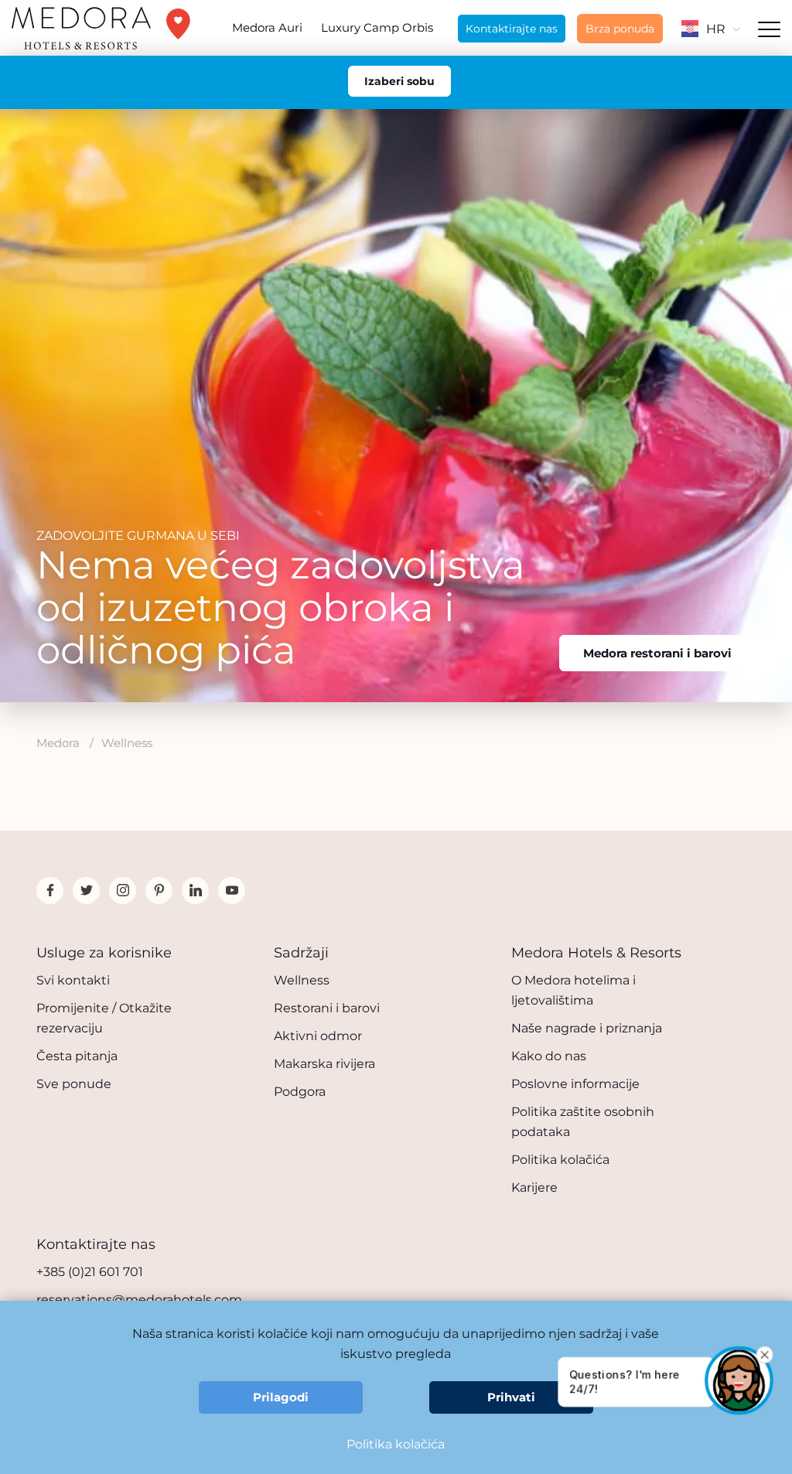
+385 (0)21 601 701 (89, 1271)
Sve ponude (73, 1083)
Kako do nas (548, 1056)
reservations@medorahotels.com (139, 1299)
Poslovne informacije (575, 1083)
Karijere (534, 1187)
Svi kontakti (73, 980)
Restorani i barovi (327, 1008)
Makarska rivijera (324, 1063)
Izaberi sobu (399, 81)
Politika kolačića (560, 1159)
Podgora (300, 1091)
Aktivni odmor (318, 1036)
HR (715, 29)
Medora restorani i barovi (657, 653)
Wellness (301, 980)
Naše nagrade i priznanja (586, 1028)
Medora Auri (267, 27)
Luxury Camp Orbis (377, 27)
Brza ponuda (619, 29)
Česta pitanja (77, 1056)
